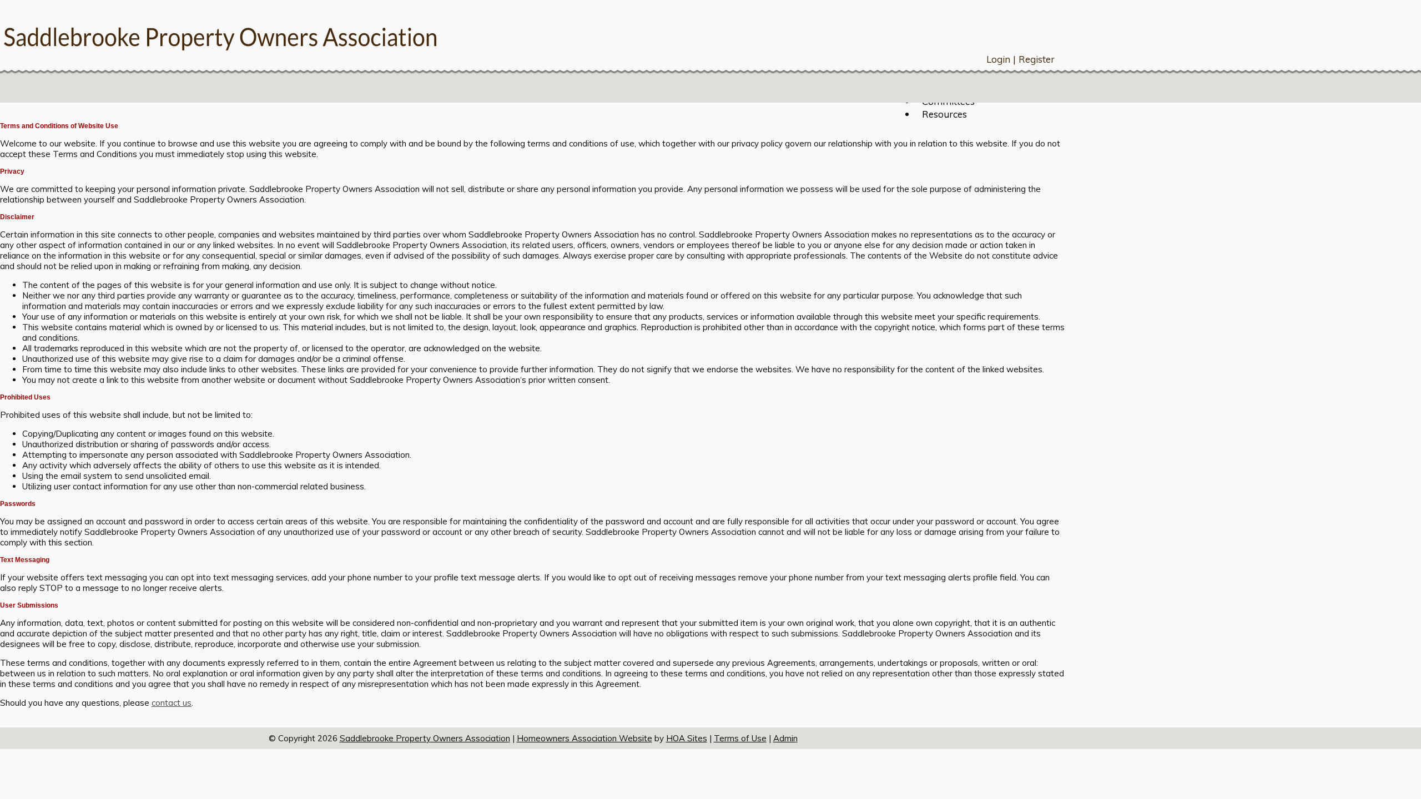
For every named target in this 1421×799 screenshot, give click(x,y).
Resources (944, 114)
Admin (785, 738)
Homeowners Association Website (584, 738)
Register (1037, 59)
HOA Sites (686, 738)
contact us (172, 702)
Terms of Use (740, 738)
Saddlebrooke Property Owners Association (425, 738)
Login (998, 59)
